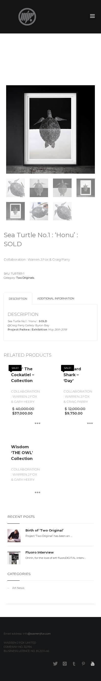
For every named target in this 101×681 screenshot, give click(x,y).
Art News (18, 588)
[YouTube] (93, 664)
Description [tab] (18, 298)
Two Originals (25, 277)
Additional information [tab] (55, 298)
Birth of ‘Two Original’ (44, 530)
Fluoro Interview (39, 552)
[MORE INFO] (37, 424)
